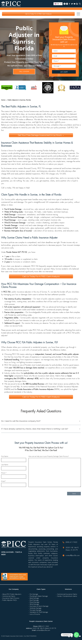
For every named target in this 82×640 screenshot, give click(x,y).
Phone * (3, 473)
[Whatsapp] (76, 635)
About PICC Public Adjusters (11, 594)
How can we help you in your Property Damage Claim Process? (48, 456)
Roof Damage (34, 600)
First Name (4, 456)
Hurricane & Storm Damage (39, 606)
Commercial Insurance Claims (67, 594)
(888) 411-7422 (71, 542)
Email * (3, 481)
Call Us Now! (24, 71)
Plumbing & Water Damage (39, 596)
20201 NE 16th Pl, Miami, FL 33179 (44, 628)
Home (3, 100)
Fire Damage (34, 594)
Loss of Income (35, 614)
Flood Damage (34, 602)
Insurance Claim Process (10, 598)
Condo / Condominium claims (67, 596)
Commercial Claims (8, 596)
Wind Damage (34, 604)
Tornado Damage (35, 610)
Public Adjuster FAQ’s (9, 600)
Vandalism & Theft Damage (39, 612)
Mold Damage (34, 598)
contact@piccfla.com (73, 555)
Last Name (4, 465)
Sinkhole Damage (35, 608)
